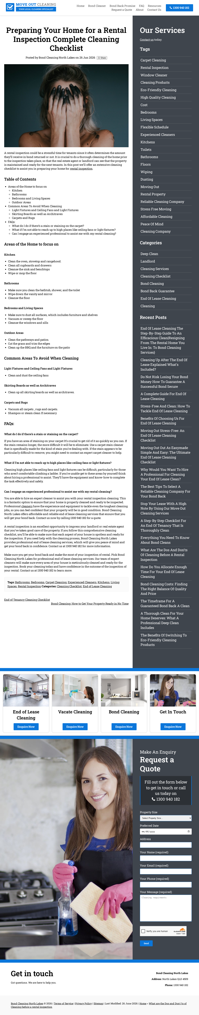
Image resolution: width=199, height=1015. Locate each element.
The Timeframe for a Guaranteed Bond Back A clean (165, 603)
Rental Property (153, 194)
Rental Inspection (29, 586)
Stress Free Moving (156, 209)
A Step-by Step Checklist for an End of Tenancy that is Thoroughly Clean (163, 525)
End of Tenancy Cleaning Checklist (27, 600)
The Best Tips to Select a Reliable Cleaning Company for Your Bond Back (165, 491)
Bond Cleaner (97, 6)
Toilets (146, 149)
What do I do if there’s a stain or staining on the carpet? (48, 226)
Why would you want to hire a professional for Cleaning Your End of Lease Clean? (164, 474)
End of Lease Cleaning (97, 586)
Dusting (147, 179)
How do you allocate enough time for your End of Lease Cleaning (164, 572)
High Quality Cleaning (158, 97)
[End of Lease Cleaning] (31, 10)
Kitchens (103, 582)
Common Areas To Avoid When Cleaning (35, 206)
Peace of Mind (152, 224)
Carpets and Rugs (23, 218)
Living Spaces (152, 119)
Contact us (147, 39)
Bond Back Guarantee (157, 291)
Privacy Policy (83, 1003)
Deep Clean (149, 253)
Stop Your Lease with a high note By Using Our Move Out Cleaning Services (163, 508)
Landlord (148, 261)
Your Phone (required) (154, 879)
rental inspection (81, 168)
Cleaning (148, 306)
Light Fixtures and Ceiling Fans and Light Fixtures (45, 210)
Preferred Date (149, 825)
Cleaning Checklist (69, 586)
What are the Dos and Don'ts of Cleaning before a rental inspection (164, 555)
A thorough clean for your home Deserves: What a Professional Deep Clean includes (162, 620)
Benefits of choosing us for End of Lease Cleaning (162, 420)
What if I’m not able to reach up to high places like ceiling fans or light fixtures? (64, 230)
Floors (146, 164)
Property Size (148, 812)
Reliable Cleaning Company (162, 201)
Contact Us (154, 10)
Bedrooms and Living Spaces (31, 198)
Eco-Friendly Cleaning (158, 90)
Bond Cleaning (152, 283)
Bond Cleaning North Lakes (27, 1003)
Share (103, 58)
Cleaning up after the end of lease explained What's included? (164, 365)
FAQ (141, 6)
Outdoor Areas (21, 202)
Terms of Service (63, 1003)
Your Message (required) (156, 892)
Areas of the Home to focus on (27, 186)
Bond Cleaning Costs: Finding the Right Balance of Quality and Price (164, 589)
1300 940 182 (180, 8)
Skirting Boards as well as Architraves (37, 214)
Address (145, 839)
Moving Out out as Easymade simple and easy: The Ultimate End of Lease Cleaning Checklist (165, 454)
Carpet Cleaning (56, 582)
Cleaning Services (155, 268)
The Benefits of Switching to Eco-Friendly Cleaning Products (164, 640)
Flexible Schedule (155, 127)
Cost (144, 105)
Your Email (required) (154, 865)
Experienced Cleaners (82, 582)
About (139, 10)
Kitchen (17, 190)
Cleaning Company (156, 231)
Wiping (146, 172)
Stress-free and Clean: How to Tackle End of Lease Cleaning (165, 408)
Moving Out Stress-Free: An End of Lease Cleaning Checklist (162, 435)
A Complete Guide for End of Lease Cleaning (163, 396)
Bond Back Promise (122, 6)
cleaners (26, 506)
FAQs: (11, 222)
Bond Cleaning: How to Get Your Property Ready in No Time (90, 603)
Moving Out (150, 186)
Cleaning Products (155, 82)
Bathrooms (19, 194)
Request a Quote (121, 10)
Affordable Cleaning (156, 216)
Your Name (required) (154, 852)
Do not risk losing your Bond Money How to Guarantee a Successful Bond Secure (164, 382)
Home (80, 6)
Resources (154, 6)
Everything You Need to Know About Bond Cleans (165, 540)
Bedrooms (37, 582)
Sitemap (98, 1003)
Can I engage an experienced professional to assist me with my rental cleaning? (64, 233)
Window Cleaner (154, 75)
